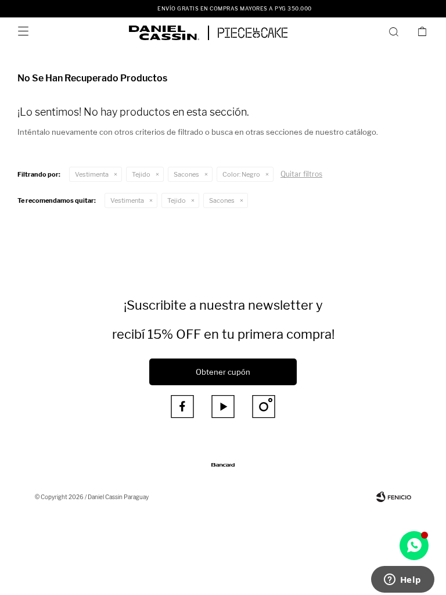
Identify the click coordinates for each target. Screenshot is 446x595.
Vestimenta (92, 174)
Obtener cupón (223, 372)
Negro (241, 174)
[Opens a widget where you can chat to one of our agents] (402, 580)
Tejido (141, 174)
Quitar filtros (301, 174)
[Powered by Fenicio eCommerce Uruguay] (393, 497)
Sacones (186, 174)
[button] (396, 31)
